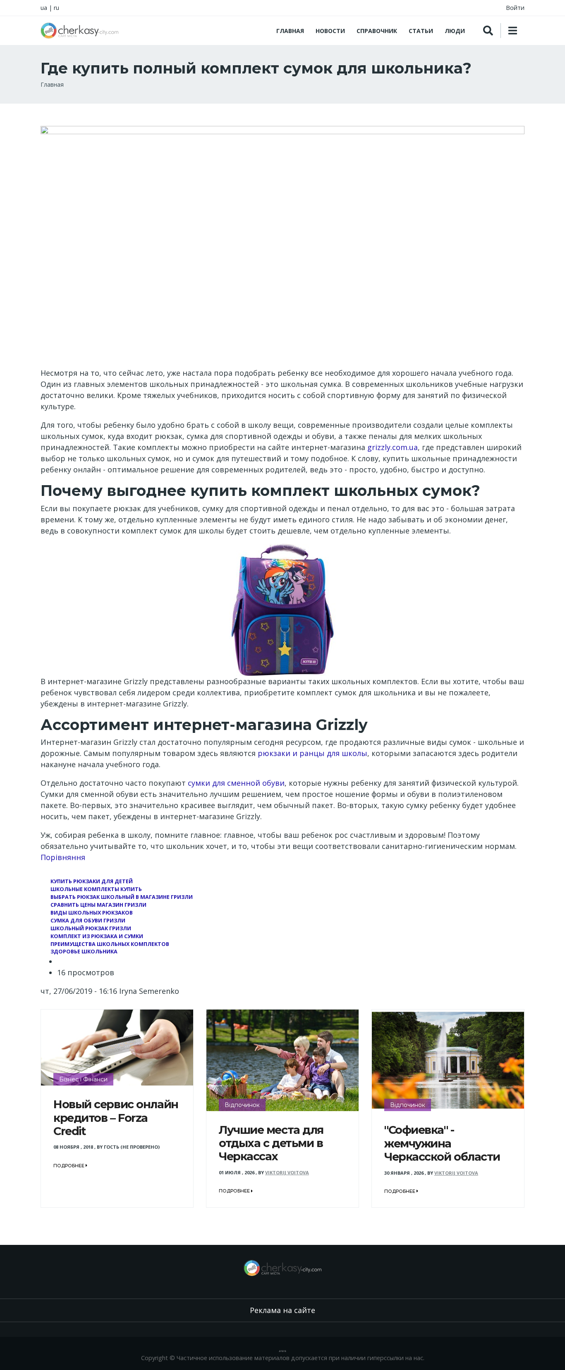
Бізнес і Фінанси (83, 1079)
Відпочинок (242, 1105)
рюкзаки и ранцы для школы (312, 753)
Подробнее (69, 1166)
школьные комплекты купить (96, 889)
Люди (455, 31)
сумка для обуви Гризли (87, 920)
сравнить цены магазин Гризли (98, 904)
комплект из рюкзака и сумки (96, 936)
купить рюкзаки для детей (91, 881)
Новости (330, 31)
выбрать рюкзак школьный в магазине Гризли (121, 897)
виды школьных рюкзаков (91, 912)
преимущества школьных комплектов (109, 944)
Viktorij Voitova (287, 1172)
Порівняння (63, 857)
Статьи (421, 31)
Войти (515, 8)
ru (56, 8)
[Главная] (80, 30)
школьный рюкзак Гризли (90, 928)
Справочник (377, 31)
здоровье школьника (83, 951)
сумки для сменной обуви (236, 783)
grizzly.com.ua (392, 447)
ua (44, 8)
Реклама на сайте (282, 1310)
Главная (290, 31)
